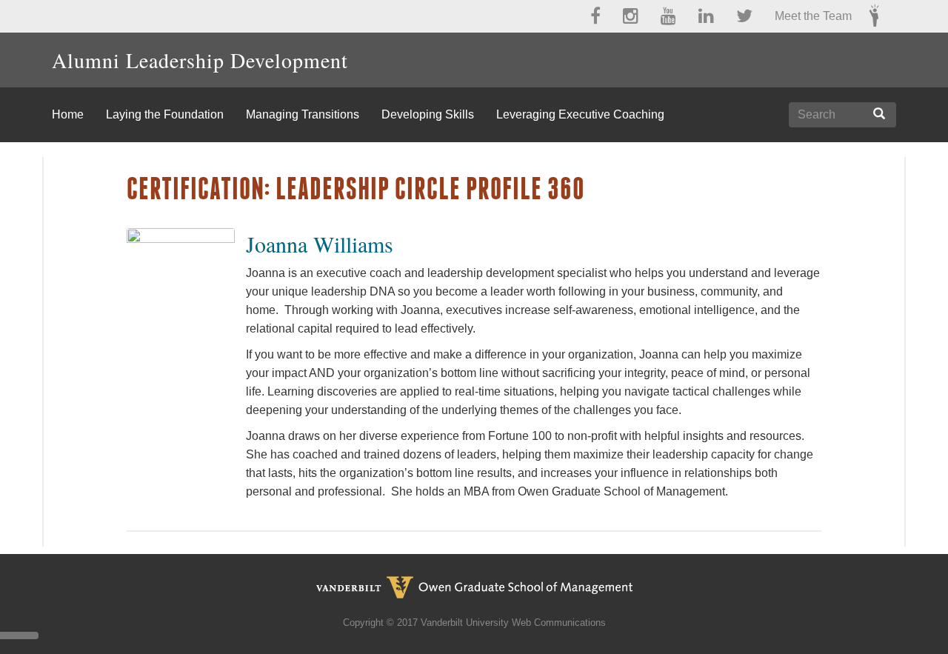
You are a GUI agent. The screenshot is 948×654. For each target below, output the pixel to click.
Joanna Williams (319, 243)
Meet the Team (813, 16)
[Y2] (874, 13)
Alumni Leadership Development (200, 60)
